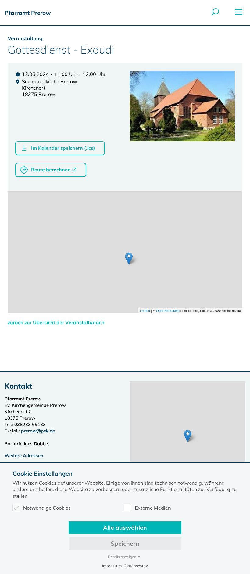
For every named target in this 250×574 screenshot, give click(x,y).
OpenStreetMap (168, 310)
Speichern (125, 543)
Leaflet (145, 310)
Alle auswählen (125, 527)
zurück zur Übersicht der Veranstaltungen (56, 322)
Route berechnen (51, 170)
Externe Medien (153, 508)
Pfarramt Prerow (28, 12)
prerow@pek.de (38, 431)
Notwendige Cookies (47, 508)
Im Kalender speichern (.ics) (63, 148)
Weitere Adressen (24, 455)
